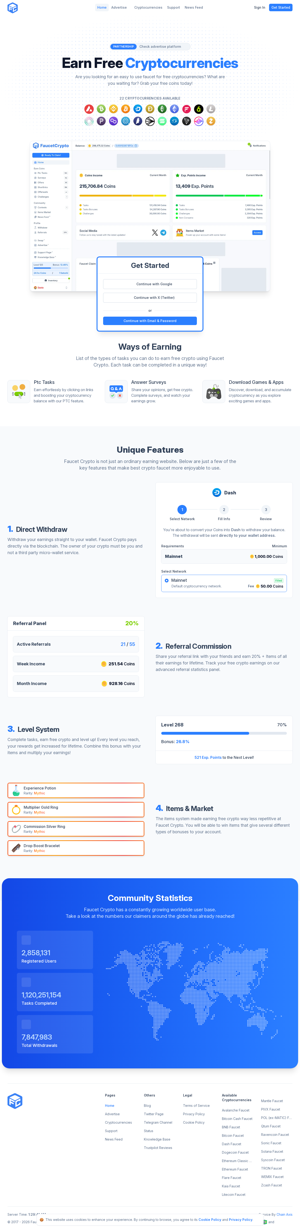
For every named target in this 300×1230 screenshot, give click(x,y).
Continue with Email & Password (150, 321)
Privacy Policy (240, 1220)
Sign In (259, 7)
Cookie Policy (210, 1220)
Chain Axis (284, 1214)
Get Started (280, 7)
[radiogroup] (224, 583)
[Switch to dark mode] (25, 7)
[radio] (167, 580)
